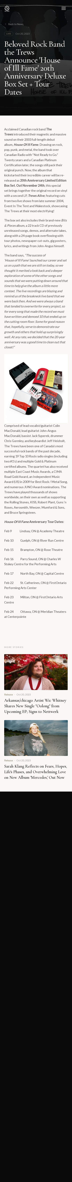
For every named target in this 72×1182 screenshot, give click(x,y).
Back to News (15, 24)
